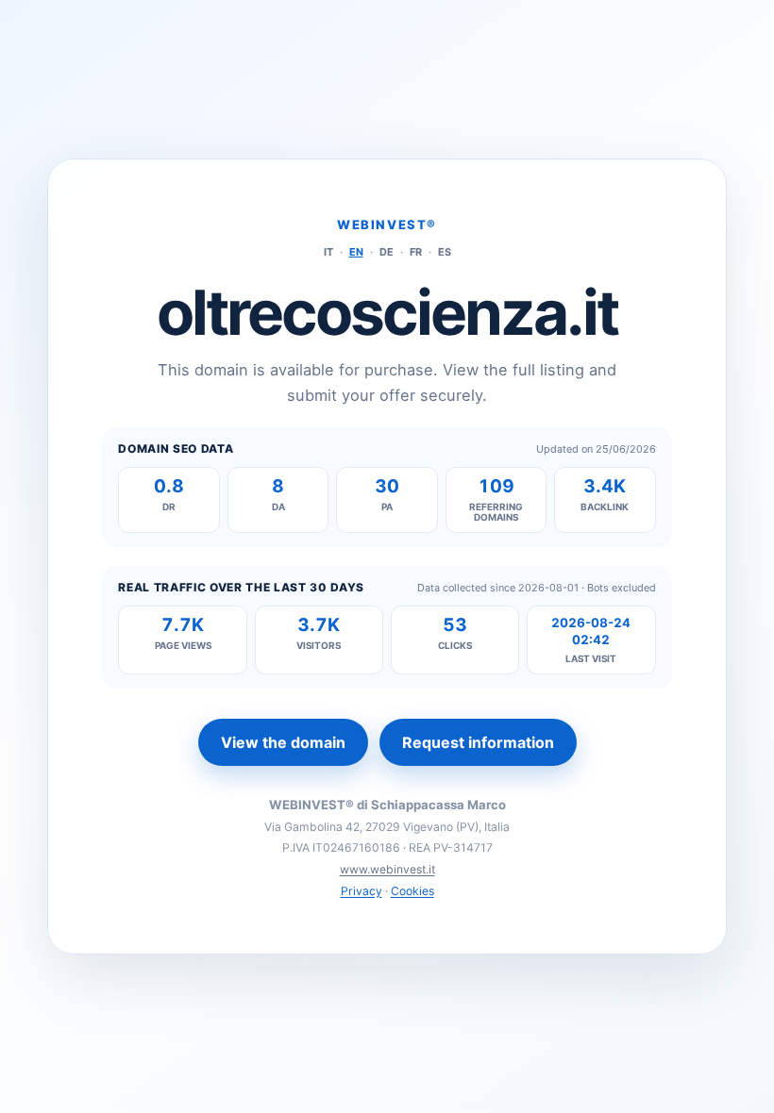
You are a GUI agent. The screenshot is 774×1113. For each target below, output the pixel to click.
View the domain (283, 742)
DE (386, 251)
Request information (478, 742)
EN (356, 251)
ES (444, 251)
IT (328, 251)
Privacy (361, 891)
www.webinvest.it (387, 869)
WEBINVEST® (387, 224)
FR (416, 251)
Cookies (412, 891)
